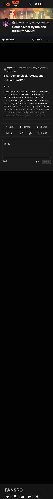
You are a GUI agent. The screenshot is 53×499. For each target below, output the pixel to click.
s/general (20, 23)
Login (38, 4)
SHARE (38, 39)
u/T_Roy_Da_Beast (36, 23)
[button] (9, 127)
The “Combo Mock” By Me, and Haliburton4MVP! (24, 78)
